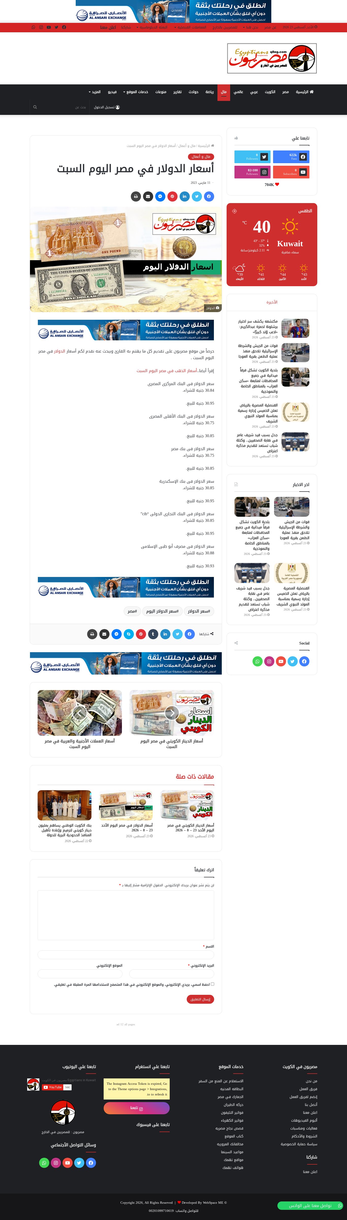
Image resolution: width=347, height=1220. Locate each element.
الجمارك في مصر (230, 1097)
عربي (254, 91)
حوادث (193, 91)
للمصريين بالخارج (225, 27)
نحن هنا (252, 27)
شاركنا (126, 27)
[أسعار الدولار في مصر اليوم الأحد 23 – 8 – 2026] (126, 805)
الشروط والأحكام (304, 1136)
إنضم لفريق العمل (303, 1097)
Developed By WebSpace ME (202, 1202)
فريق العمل (308, 1089)
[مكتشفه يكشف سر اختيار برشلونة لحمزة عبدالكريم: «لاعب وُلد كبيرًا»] (295, 328)
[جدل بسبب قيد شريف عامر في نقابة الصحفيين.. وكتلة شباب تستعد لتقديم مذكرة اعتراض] (295, 441)
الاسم (208, 946)
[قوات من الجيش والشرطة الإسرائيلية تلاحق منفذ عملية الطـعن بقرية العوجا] (295, 352)
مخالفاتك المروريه (230, 1144)
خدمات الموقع (137, 91)
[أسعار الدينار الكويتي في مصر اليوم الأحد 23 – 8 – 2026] (187, 805)
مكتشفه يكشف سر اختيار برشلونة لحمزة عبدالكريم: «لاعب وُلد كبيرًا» (258, 327)
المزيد (96, 91)
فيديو (112, 91)
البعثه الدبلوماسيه (153, 27)
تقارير (178, 91)
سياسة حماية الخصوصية (299, 1144)
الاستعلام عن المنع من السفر (221, 1081)
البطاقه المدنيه (231, 1089)
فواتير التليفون (232, 1112)
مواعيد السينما (232, 1152)
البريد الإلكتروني (201, 965)
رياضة (210, 91)
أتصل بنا (311, 1105)
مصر (285, 91)
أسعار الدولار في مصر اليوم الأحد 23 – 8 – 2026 (127, 828)
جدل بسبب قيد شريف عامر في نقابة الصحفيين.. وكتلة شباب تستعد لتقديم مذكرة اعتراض (257, 443)
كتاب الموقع (234, 1136)
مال (224, 91)
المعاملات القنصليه (192, 27)
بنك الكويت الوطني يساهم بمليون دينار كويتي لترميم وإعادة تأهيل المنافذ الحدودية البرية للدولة (64, 830)
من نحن (311, 1081)
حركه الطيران (233, 1105)
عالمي (238, 91)
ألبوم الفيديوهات (304, 1120)
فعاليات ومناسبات (303, 1128)
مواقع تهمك (233, 1160)
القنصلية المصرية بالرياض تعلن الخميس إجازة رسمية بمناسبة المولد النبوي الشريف (258, 413)
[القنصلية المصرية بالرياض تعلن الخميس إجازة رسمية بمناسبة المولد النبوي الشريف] (295, 412)
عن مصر (270, 27)
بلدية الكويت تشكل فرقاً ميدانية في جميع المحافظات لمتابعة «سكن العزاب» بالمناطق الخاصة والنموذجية (258, 381)
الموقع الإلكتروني (109, 965)
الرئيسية (303, 91)
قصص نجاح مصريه (229, 1128)
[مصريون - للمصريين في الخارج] (272, 58)
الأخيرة (271, 302)
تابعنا (134, 1107)
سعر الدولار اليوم (161, 611)
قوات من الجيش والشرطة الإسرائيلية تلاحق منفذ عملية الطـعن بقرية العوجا (258, 351)
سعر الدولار (198, 611)
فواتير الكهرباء (232, 1120)
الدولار (59, 351)
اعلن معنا (108, 27)
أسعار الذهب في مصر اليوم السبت (167, 371)
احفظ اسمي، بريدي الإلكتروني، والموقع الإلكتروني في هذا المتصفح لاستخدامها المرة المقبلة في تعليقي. (132, 984)
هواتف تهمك (233, 1168)
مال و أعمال (186, 146)
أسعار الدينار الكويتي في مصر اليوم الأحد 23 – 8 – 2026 (190, 828)
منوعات (160, 91)
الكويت (270, 91)
